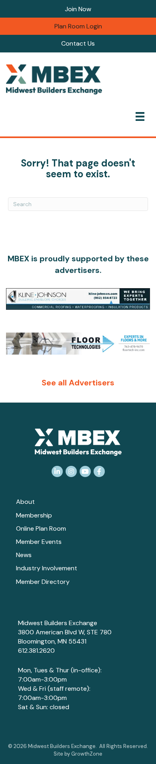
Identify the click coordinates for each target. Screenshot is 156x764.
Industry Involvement (46, 568)
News (24, 555)
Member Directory (43, 582)
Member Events (39, 541)
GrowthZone (86, 753)
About (25, 501)
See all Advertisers (78, 382)
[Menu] (140, 116)
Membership (34, 515)
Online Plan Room (41, 528)
